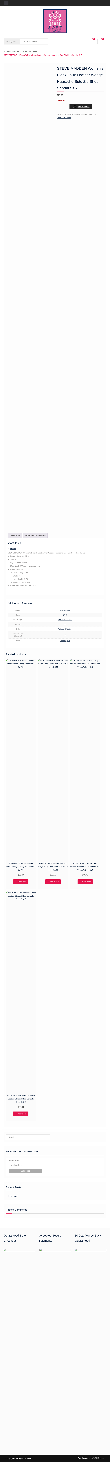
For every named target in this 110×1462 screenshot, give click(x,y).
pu (65, 624)
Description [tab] (15, 535)
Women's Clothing (11, 52)
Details (13, 549)
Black (65, 615)
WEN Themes (99, 1458)
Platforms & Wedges (65, 629)
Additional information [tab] (35, 535)
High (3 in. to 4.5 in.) (65, 620)
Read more (22, 882)
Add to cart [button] (54, 882)
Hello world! (13, 1196)
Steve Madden (65, 610)
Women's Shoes (30, 52)
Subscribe (14, 1160)
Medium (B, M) (65, 641)
